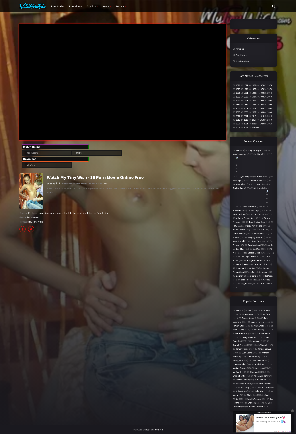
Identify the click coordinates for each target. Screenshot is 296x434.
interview (259, 368)
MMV (235, 225)
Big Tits (68, 213)
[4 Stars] (56, 183)
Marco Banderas (240, 333)
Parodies (240, 48)
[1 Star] (48, 183)
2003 (261, 108)
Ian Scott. (237, 372)
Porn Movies (57, 6)
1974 (269, 85)
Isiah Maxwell (261, 345)
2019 (269, 119)
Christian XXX (256, 372)
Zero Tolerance (248, 279)
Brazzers (237, 210)
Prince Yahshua (240, 364)
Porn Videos (75, 6)
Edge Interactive (259, 272)
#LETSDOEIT (258, 229)
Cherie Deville (239, 375)
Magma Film (246, 283)
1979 (269, 89)
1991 (246, 100)
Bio (250, 310)
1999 (269, 104)
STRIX (271, 252)
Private (260, 176)
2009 (269, 112)
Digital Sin (261, 154)
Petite (92, 213)
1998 (261, 104)
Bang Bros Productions (257, 260)
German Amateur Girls (246, 275)
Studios (91, 6)
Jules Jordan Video (251, 252)
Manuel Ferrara (257, 321)
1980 (238, 92)
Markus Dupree (240, 368)
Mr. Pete (266, 314)
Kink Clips (255, 210)
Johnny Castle (242, 379)
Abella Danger (260, 375)
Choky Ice (251, 395)
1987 (254, 96)
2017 (254, 119)
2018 (261, 119)
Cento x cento (239, 233)
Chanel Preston (256, 406)
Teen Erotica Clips (257, 222)
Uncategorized (242, 61)
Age (41, 213)
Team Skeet (241, 264)
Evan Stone (247, 352)
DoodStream (32, 152)
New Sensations (240, 154)
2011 (246, 116)
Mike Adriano (265, 383)
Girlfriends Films (261, 188)
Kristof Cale (263, 387)
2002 (254, 108)
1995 (238, 104)
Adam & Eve (256, 180)
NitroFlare (30, 165)
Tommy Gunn (239, 325)
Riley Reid (261, 379)
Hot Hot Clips (261, 264)
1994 (269, 100)
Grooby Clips (254, 245)
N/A (237, 150)
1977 (254, 89)
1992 (254, 100)
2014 (269, 116)
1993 (261, 100)
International (80, 213)
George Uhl (238, 360)
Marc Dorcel (238, 241)
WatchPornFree (154, 429)
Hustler (236, 237)
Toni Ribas (259, 364)
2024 (105, 183)
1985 (238, 96)
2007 (254, 112)
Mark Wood (259, 325)
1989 (269, 96)
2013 (261, 116)
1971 (246, 85)
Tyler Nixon (260, 391)
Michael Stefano (243, 383)
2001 (246, 108)
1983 (261, 92)
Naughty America (255, 237)
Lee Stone (254, 356)
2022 (254, 123)
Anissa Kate (241, 391)
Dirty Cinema (266, 283)
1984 (269, 92)
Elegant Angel (255, 150)
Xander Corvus (264, 348)
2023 (261, 123)
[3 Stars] (53, 183)
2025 (238, 127)
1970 (238, 85)
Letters (120, 6)
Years (106, 6)
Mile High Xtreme (248, 256)
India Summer (258, 360)
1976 (246, 89)
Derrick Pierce (239, 345)
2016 (246, 119)
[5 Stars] (59, 183)
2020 (238, 123)
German (255, 127)
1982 (254, 92)
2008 (261, 112)
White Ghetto (239, 229)
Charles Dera (253, 402)
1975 (238, 89)
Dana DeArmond (254, 398)
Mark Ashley (255, 341)
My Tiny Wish (36, 221)
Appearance (56, 213)
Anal (47, 213)
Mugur (235, 395)
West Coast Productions (244, 218)
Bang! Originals (240, 184)
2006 (246, 112)
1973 (261, 85)
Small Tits (102, 213)
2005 (238, 112)
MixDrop (80, 152)
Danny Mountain (249, 337)
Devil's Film (259, 214)
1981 (246, 92)
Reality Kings (239, 188)
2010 (238, 116)
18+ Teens (33, 213)
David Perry (259, 329)
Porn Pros (256, 241)
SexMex (256, 248)
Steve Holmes (263, 333)
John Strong (238, 329)
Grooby (266, 279)
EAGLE (259, 184)
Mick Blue (265, 310)
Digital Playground (253, 225)
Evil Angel (237, 180)
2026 (246, 127)
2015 (238, 119)
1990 (238, 100)
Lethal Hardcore (249, 206)
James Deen (247, 314)
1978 (261, 89)
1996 (246, 104)
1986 (246, 96)
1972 (254, 85)
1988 (261, 96)
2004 (269, 108)
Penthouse (259, 233)
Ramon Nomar (248, 318)
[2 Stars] (51, 183)
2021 (246, 123)
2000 (238, 108)
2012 (254, 116)
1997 (254, 104)
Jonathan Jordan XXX (245, 268)
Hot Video (269, 275)
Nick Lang (245, 387)
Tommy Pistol (242, 348)
